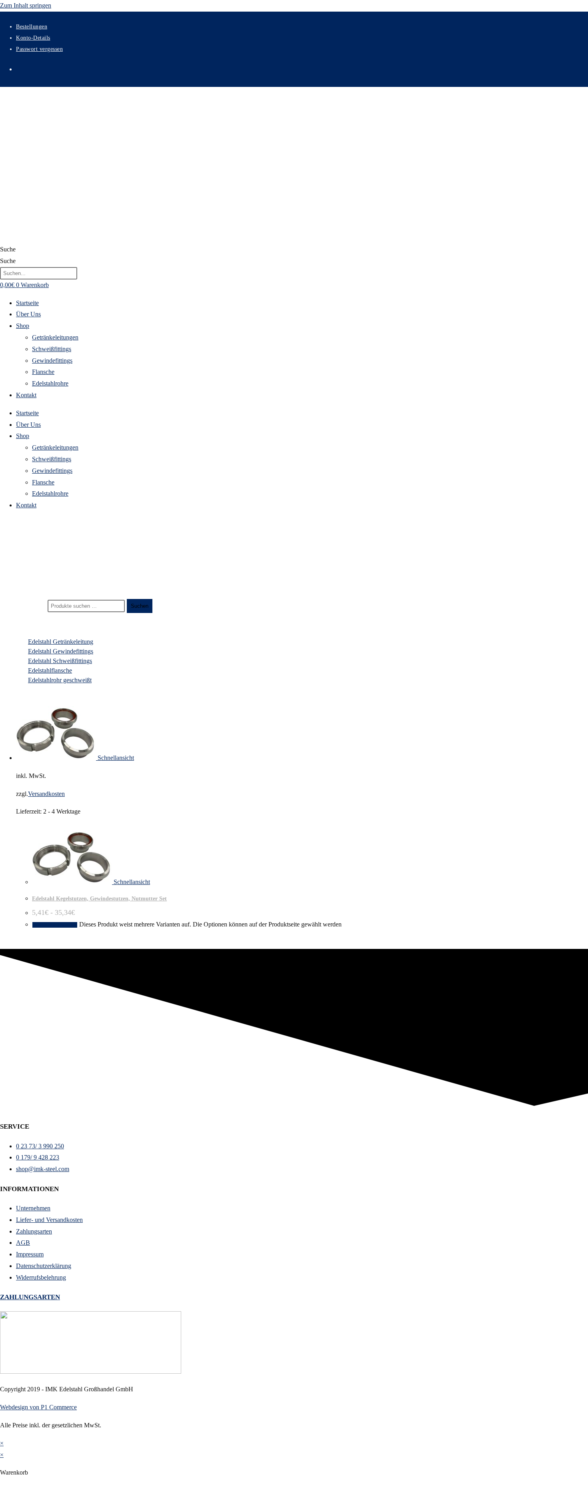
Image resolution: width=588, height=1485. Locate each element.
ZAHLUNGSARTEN (30, 1297)
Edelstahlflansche (50, 670)
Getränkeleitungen (55, 337)
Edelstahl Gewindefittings (60, 651)
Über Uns (28, 314)
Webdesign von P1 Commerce (38, 1407)
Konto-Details (33, 38)
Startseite (27, 302)
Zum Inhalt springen (25, 5)
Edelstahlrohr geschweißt (60, 680)
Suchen (139, 606)
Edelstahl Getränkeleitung (60, 641)
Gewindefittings (52, 360)
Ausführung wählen (54, 925)
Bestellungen (31, 27)
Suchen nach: (29, 605)
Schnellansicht (115, 757)
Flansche (43, 371)
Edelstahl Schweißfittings (60, 660)
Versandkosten (46, 793)
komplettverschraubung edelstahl (52, 574)
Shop (22, 325)
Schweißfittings (51, 349)
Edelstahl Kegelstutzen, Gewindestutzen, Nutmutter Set (99, 899)
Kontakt (26, 395)
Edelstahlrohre (50, 383)
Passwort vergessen (39, 49)
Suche (8, 249)
